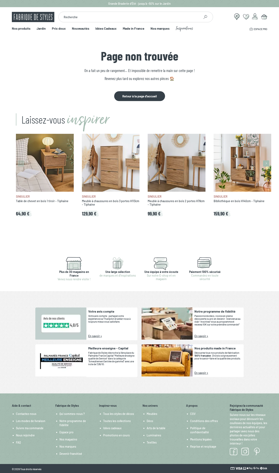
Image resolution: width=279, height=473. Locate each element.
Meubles (152, 414)
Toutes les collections (117, 421)
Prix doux (59, 28)
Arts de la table (156, 428)
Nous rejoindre (25, 435)
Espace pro (66, 432)
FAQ (18, 442)
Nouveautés (80, 28)
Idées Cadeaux (106, 28)
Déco (150, 421)
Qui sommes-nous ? (72, 414)
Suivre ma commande (30, 428)
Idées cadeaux (112, 428)
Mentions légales (201, 439)
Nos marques (160, 28)
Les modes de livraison (30, 421)
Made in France (133, 28)
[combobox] (129, 17)
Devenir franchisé (70, 453)
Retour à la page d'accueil (139, 96)
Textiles (152, 442)
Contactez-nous (26, 414)
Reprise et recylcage (203, 446)
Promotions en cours (116, 435)
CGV (192, 414)
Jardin (41, 28)
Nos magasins (68, 439)
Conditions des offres (204, 421)
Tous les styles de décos (118, 414)
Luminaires (154, 435)
